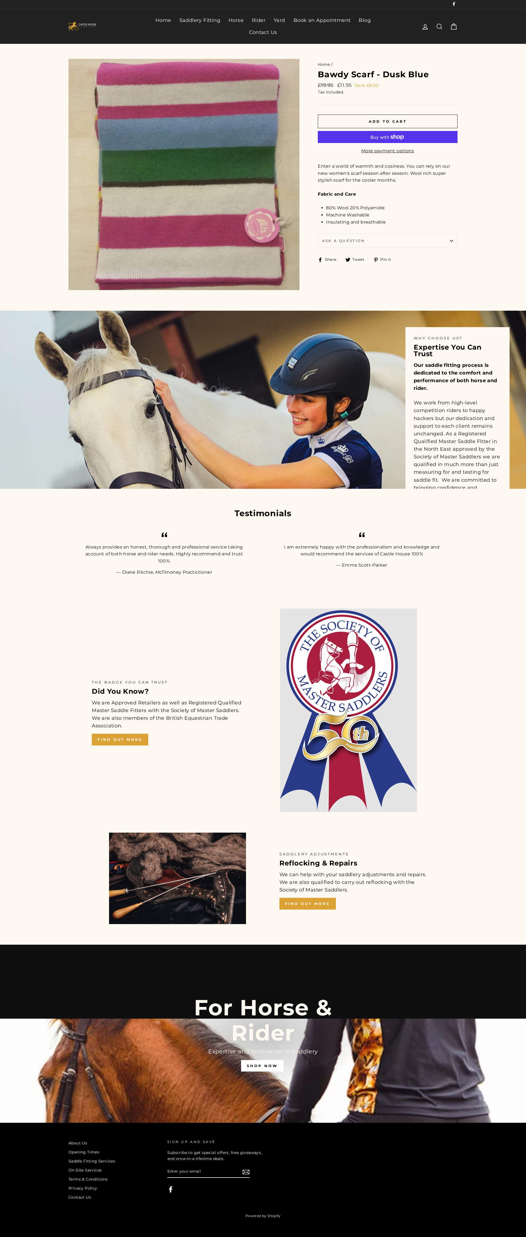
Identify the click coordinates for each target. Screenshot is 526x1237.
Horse (236, 20)
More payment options (387, 150)
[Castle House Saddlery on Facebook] (170, 1189)
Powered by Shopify (263, 1216)
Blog (365, 20)
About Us (77, 1143)
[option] (263, 1034)
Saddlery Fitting (199, 20)
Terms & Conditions (88, 1179)
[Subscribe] (246, 1171)
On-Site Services (85, 1170)
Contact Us (263, 32)
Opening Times (83, 1152)
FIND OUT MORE (120, 739)
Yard (279, 20)
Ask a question (343, 241)
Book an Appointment (322, 20)
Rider (258, 20)
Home (163, 20)
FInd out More (307, 903)
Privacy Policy (82, 1188)
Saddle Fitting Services (91, 1161)
